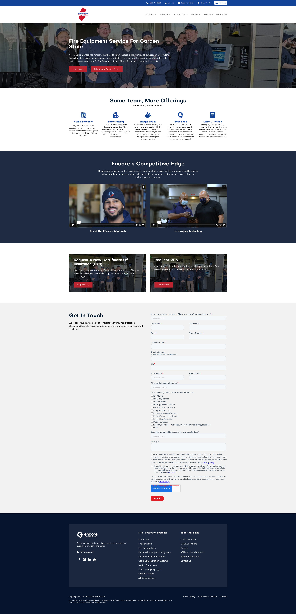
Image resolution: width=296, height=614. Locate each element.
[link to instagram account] (84, 559)
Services (164, 14)
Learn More (78, 69)
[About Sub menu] (200, 14)
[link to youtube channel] (94, 559)
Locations (221, 14)
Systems (149, 14)
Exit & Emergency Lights (150, 569)
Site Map (223, 596)
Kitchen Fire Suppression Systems (154, 552)
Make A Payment (188, 543)
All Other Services (147, 578)
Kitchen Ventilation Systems (151, 556)
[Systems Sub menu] (155, 14)
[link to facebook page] (79, 559)
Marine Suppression (148, 565)
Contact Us (185, 560)
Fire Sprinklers (145, 543)
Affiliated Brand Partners (192, 552)
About (194, 14)
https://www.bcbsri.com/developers (93, 602)
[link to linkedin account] (89, 559)
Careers (184, 548)
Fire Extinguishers (147, 548)
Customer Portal (188, 539)
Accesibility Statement (207, 596)
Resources (179, 14)
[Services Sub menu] (170, 14)
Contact (208, 14)
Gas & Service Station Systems (153, 560)
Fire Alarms (143, 539)
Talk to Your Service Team (106, 69)
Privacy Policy (189, 596)
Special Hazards (146, 573)
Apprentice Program (190, 556)
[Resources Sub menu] (187, 14)
